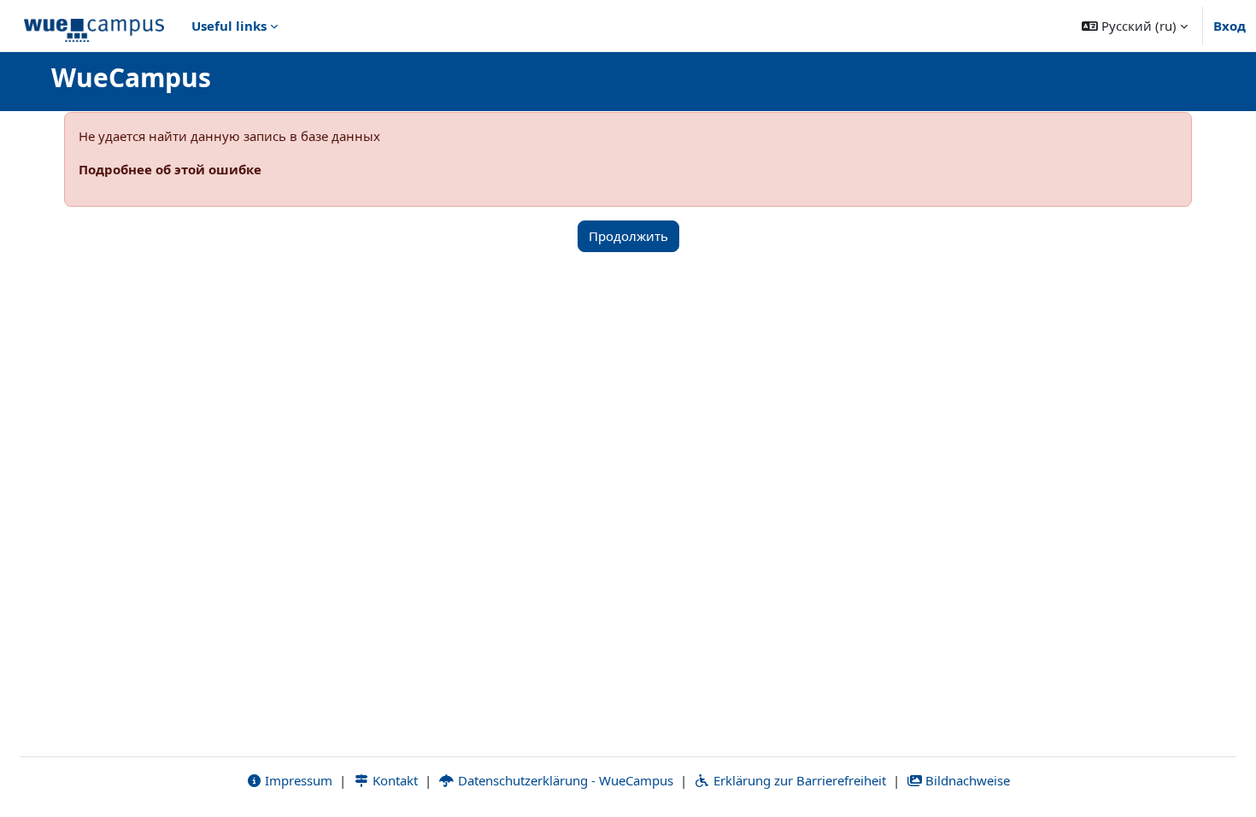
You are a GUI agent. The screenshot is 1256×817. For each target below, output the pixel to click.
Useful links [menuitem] (229, 25)
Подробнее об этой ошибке (170, 169)
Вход (1229, 25)
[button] (1135, 25)
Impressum (296, 780)
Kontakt (393, 780)
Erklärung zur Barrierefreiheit (798, 780)
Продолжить (628, 235)
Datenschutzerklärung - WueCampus (564, 780)
